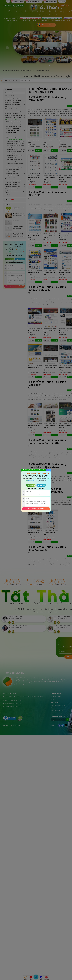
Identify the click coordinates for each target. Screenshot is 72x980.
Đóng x (48, 470)
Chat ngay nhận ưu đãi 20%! (36, 509)
